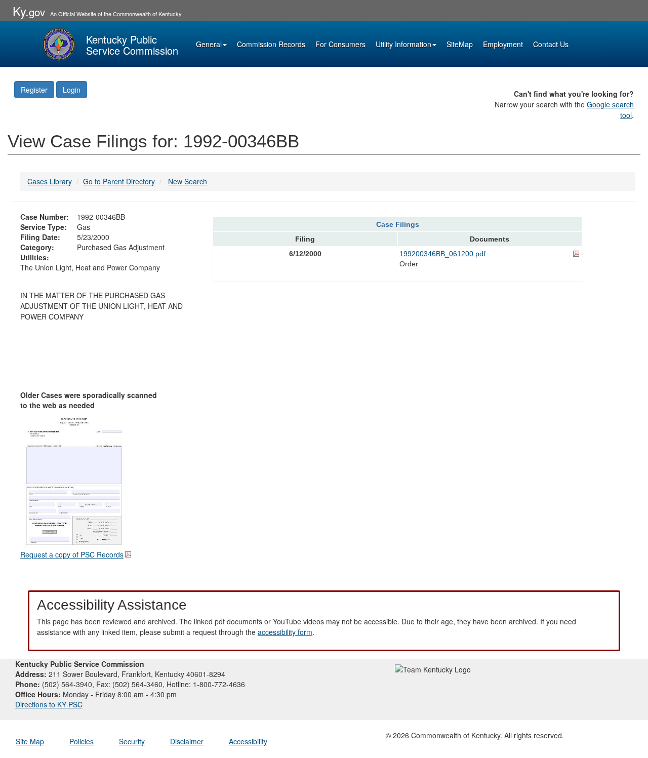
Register (34, 90)
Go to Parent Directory (119, 181)
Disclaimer (187, 741)
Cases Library (49, 181)
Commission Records (271, 44)
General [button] (209, 44)
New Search (187, 181)
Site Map (30, 741)
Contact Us (551, 44)
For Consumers (340, 44)
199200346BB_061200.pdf (442, 254)
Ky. (29, 11)
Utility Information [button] (403, 44)
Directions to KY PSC (49, 704)
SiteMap (460, 44)
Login (71, 90)
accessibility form (285, 632)
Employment (503, 44)
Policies (81, 741)
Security (132, 741)
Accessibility (248, 741)
